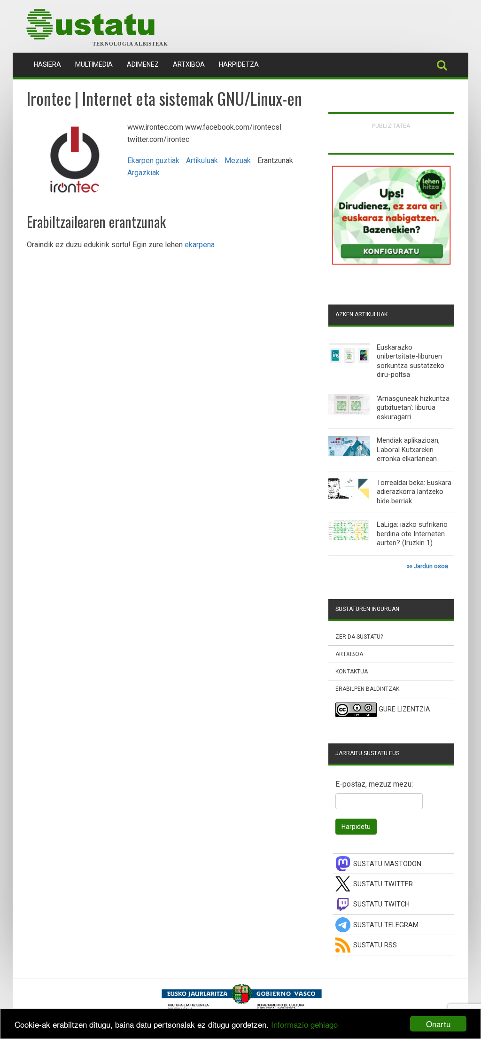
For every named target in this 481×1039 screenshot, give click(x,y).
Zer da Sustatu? (359, 636)
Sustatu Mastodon (387, 864)
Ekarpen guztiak (153, 160)
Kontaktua (351, 671)
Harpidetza (239, 64)
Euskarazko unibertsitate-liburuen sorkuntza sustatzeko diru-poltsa (410, 361)
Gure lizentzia (404, 709)
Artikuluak (202, 160)
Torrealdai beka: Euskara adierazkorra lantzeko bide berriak (414, 491)
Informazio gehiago (304, 1024)
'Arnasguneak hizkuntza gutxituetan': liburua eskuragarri (413, 407)
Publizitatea (391, 125)
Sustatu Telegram (386, 925)
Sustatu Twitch (381, 904)
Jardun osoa (431, 566)
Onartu (438, 1024)
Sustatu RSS (375, 945)
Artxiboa (189, 64)
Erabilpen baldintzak (367, 689)
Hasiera (51, 64)
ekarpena (200, 244)
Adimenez (143, 64)
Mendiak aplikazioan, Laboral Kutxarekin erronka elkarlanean (408, 449)
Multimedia (94, 64)
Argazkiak (143, 172)
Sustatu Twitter (383, 884)
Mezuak (238, 160)
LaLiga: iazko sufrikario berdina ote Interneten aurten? (412, 533)
